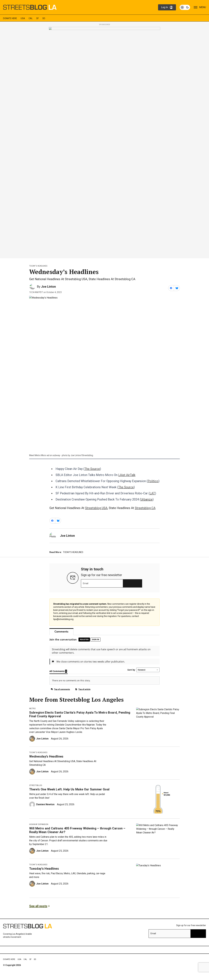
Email (85, 583)
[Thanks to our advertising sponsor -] (104, 141)
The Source (92, 469)
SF (37, 18)
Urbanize (147, 499)
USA (23, 18)
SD (43, 18)
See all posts (38, 906)
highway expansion (38, 824)
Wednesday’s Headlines (46, 756)
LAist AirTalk (126, 475)
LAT (152, 493)
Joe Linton (48, 286)
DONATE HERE (10, 18)
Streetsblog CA (145, 508)
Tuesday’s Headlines (44, 868)
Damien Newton (45, 804)
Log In (164, 7)
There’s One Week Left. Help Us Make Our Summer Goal (69, 789)
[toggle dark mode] (185, 7)
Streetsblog (35, 785)
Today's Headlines (38, 266)
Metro (32, 708)
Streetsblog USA (96, 508)
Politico (153, 481)
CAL (31, 18)
